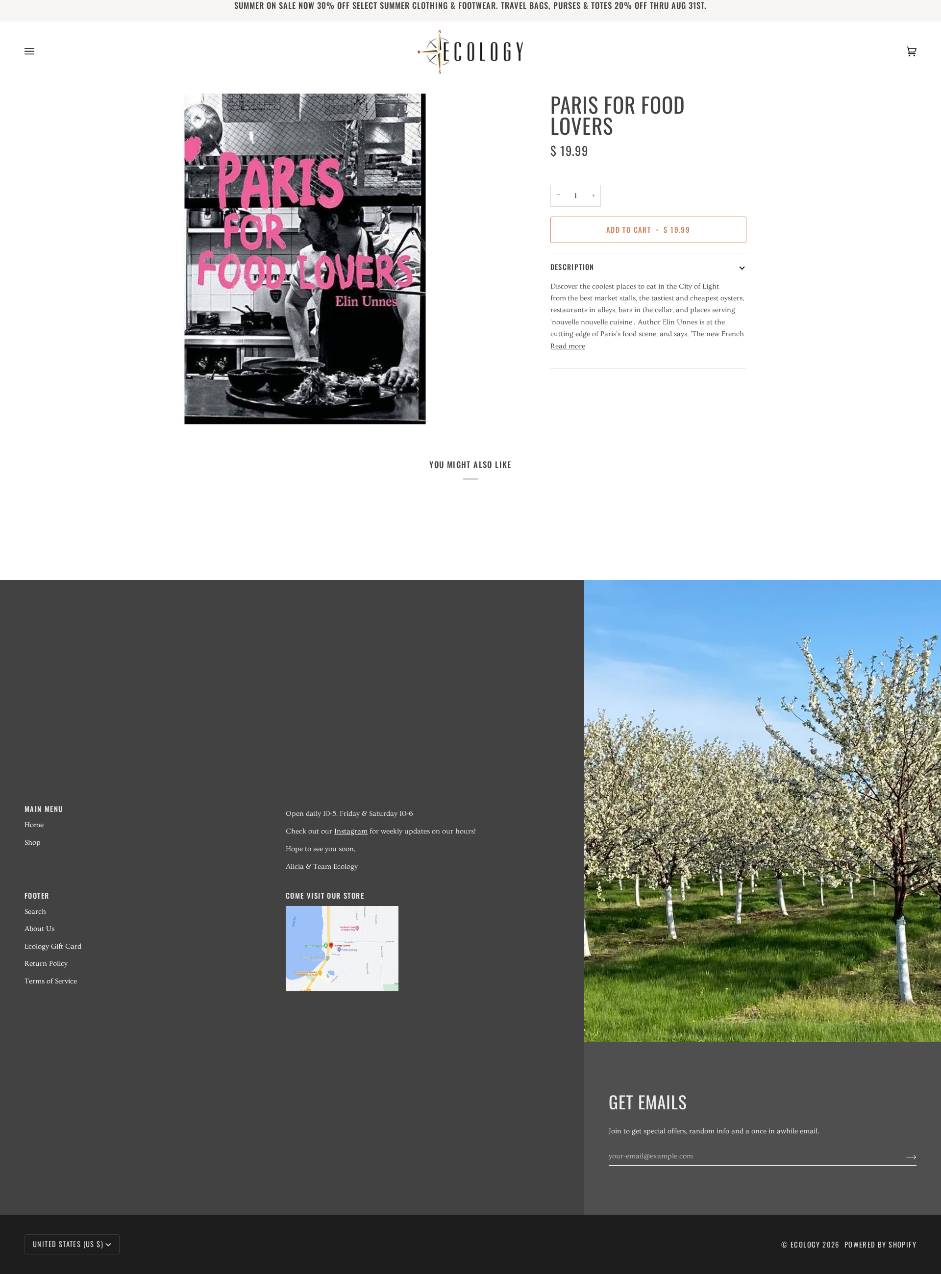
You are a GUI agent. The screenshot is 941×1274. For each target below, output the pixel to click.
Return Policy (46, 963)
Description (572, 267)
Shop (33, 842)
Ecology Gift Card (53, 946)
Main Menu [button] (44, 809)
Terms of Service (51, 981)
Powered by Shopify (880, 1244)
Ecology (806, 1244)
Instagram (351, 831)
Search (35, 911)
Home (34, 825)
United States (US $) (68, 1244)
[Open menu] (39, 52)
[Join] (903, 1156)
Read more (567, 346)
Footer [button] (37, 895)
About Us (39, 929)
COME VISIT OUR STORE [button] (325, 895)
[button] (410, 805)
